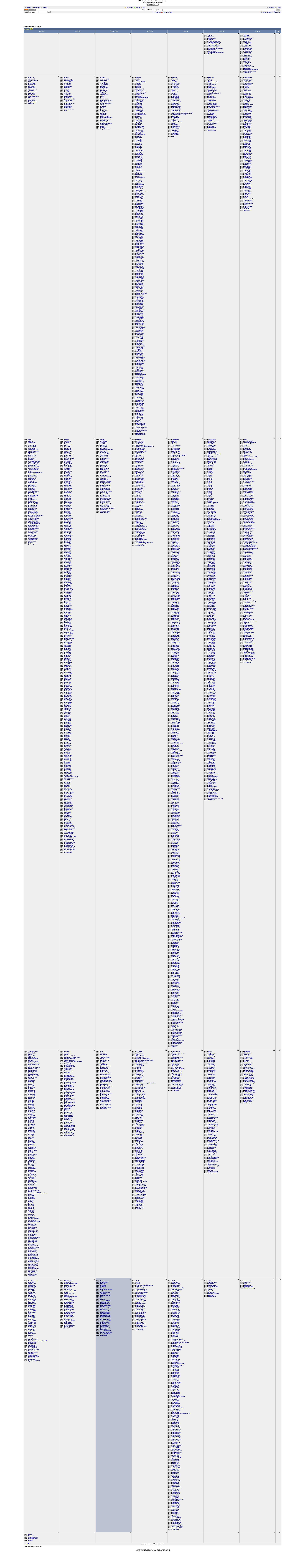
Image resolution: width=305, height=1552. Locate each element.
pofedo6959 (212, 582)
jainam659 (67, 675)
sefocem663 (68, 674)
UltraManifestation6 (178, 468)
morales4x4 (175, 488)
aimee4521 (67, 574)
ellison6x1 (175, 866)
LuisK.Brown (212, 444)
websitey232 (140, 344)
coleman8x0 (176, 484)
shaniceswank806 (33, 518)
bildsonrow (247, 579)
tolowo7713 (247, 143)
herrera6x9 (175, 960)
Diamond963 (140, 442)
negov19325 (212, 586)
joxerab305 (211, 738)
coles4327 (67, 644)
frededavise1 (68, 812)
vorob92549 (139, 271)
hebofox (174, 461)
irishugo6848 (212, 783)
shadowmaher (176, 491)
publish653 (139, 371)
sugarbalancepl (177, 825)
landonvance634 (177, 1032)
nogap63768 (140, 203)
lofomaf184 (247, 187)
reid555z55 (175, 97)
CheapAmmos (32, 454)
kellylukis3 (211, 788)
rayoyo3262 (139, 263)
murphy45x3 (176, 565)
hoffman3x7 (176, 624)
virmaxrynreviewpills (250, 469)
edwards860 (176, 771)
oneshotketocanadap (250, 542)
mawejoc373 (140, 276)
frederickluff (68, 818)
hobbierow (247, 572)
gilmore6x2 (175, 682)
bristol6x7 (175, 502)
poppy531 (67, 742)
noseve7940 (212, 665)
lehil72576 (211, 675)
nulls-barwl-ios (33, 512)
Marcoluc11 (247, 58)
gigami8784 (139, 396)
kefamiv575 (31, 1143)
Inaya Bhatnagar (105, 129)
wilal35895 (139, 314)
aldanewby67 (248, 625)
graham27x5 (176, 975)
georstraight (68, 816)
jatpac (210, 484)
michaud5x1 (176, 995)
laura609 (31, 1153)
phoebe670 (67, 601)
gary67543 (31, 83)
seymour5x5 (176, 859)
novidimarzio (176, 1016)
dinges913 (31, 1080)
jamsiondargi (248, 571)
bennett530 (67, 465)
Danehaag (247, 482)
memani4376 (212, 625)
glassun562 (67, 666)
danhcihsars (176, 729)
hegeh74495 (212, 626)
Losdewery (139, 491)
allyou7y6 (139, 156)
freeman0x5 (175, 838)
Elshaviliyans (32, 1154)
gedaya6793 (140, 381)
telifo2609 (139, 331)
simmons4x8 (176, 812)
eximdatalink (32, 496)
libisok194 (211, 676)
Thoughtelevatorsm (250, 442)
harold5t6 (139, 142)
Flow (245, 204)
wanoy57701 (248, 133)
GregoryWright (248, 441)
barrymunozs (32, 92)
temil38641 (211, 749)
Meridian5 (247, 462)
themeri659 (67, 684)
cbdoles (138, 495)
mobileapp (67, 104)
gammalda (103, 80)
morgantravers (140, 528)
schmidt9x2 (175, 508)
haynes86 (175, 92)
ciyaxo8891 (139, 416)
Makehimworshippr (142, 97)
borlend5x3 (175, 718)
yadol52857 (67, 719)
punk (245, 439)
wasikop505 (140, 400)
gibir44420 (139, 401)
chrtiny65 (139, 182)
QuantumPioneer (141, 427)
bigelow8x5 (175, 499)
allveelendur (212, 441)
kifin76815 (211, 726)
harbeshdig (247, 561)
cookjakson (247, 562)
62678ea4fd (247, 49)
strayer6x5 (175, 656)
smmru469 (67, 728)
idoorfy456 (139, 316)
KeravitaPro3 (176, 476)
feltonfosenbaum (249, 502)
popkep (210, 468)
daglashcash (248, 566)
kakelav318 (211, 621)
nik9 (65, 110)
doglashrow (32, 1173)
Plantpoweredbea (33, 1064)
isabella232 (67, 629)
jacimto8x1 (175, 518)
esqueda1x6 (176, 928)
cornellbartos (104, 461)
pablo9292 (139, 426)
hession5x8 (139, 505)
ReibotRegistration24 (179, 918)
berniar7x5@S (176, 505)
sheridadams (248, 472)
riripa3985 (211, 599)
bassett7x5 (175, 602)
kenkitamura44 (33, 492)
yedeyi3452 (139, 220)
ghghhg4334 (140, 132)
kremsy (138, 77)
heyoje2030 (139, 309)
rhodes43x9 (175, 596)
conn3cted (31, 479)
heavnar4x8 (175, 901)
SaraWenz (211, 54)
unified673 (67, 722)
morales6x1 (175, 881)
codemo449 (68, 702)
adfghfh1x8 (175, 783)
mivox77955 (212, 719)
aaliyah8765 (68, 588)
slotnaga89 (139, 154)
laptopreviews (212, 518)
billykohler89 (140, 525)
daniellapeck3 (176, 1030)
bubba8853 (31, 1130)
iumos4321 (139, 367)
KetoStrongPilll (69, 778)
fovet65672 (139, 283)
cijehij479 (211, 715)
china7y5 (139, 147)
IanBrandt (175, 1023)
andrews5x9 (176, 873)
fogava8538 (139, 217)
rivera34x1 (175, 801)
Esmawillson (212, 84)
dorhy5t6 (139, 140)
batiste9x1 (175, 556)
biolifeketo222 (212, 49)
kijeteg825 (211, 679)
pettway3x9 (175, 701)
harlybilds (247, 576)
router (66, 445)
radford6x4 (175, 645)
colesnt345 (67, 526)
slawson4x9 (176, 691)
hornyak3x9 (175, 615)
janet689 (31, 1106)
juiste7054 (139, 343)
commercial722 (141, 360)
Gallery (45, 7)
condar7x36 (175, 898)
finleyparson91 (33, 538)
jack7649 (246, 102)
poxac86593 (248, 116)
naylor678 (67, 664)
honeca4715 (212, 752)
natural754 (139, 339)
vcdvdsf (138, 179)
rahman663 (67, 615)
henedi (246, 207)
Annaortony (68, 79)
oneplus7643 (140, 333)
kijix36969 (211, 594)
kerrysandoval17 (213, 773)
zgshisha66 (67, 756)
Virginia (138, 136)
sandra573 (31, 1110)
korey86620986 (176, 1013)
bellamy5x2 (175, 608)
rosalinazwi (103, 492)
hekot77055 (211, 661)
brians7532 (139, 356)
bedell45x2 (175, 561)
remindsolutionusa (106, 100)
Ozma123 (67, 815)
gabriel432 (67, 632)
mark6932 (31, 1184)
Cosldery (139, 489)
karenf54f (31, 1195)
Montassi (211, 505)
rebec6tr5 (139, 137)
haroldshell (247, 54)
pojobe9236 (211, 668)
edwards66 (67, 646)
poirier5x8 (175, 796)
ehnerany (67, 786)
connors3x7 (176, 532)
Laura (210, 35)
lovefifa (138, 84)
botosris (210, 488)
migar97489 (211, 685)
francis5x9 (175, 821)
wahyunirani (104, 124)
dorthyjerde (247, 534)
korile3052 (67, 743)
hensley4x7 (175, 728)
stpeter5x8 (175, 802)
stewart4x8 (175, 946)
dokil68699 (31, 1108)
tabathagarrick (32, 506)
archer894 (67, 559)
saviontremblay (249, 511)
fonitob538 (211, 723)
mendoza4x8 (176, 632)
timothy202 (67, 455)
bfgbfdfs (139, 157)
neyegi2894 (247, 172)
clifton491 (175, 829)
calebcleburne (32, 534)
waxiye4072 (247, 164)
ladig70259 (139, 209)
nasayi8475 (211, 762)
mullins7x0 (175, 713)
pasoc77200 (212, 571)
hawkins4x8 (176, 913)
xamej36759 (211, 649)
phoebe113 (67, 542)
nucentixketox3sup (250, 601)
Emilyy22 (175, 116)
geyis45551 (211, 705)
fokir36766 (211, 639)
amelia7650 (67, 481)
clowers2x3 (175, 465)
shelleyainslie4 (176, 1033)
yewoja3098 (247, 140)
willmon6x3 (175, 732)
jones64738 (247, 42)
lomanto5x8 (176, 969)
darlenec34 (211, 566)
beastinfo (211, 509)
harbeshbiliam (248, 549)
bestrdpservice (140, 423)
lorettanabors (68, 843)
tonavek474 (211, 552)
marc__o (31, 77)
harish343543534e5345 (179, 455)
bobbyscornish (69, 792)
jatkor (210, 489)
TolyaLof (103, 92)
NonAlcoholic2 (248, 464)
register (156, 2)
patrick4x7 (175, 639)
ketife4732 (139, 296)
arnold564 (67, 529)
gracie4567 (175, 775)
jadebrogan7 (104, 465)
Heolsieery (139, 484)
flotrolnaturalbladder (214, 93)
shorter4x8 (175, 905)
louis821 (31, 1151)
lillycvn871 (67, 505)
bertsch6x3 (175, 950)
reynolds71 (67, 555)
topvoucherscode (177, 932)
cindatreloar (248, 642)
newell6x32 (175, 619)
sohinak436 (139, 240)
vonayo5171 (68, 689)
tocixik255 (211, 759)
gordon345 (67, 595)
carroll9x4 (175, 902)
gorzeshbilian (248, 538)
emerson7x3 (176, 621)
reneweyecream (33, 1074)
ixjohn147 (175, 789)
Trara (137, 80)
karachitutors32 (69, 638)
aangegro (103, 82)
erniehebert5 (248, 615)
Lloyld (174, 1009)
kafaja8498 (211, 555)
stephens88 (68, 476)
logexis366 (211, 629)
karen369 (31, 1104)
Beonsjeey (139, 474)
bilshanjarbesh (248, 552)
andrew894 (31, 1094)
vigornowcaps (176, 106)
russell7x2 (175, 842)
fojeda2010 (247, 122)
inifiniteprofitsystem (214, 454)
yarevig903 (211, 732)
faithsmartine (32, 465)
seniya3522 (247, 184)
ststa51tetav (104, 112)
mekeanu (103, 474)
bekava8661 (247, 149)
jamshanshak (248, 589)
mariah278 (67, 82)
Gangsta (211, 39)
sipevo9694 (139, 307)
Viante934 (67, 446)
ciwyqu (30, 484)
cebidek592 (211, 708)
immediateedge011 (214, 44)
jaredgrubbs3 (32, 508)
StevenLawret (32, 1068)
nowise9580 (212, 692)
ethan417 (31, 1136)
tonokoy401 (68, 772)
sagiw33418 (211, 535)
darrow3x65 (175, 648)
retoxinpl (103, 459)
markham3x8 (176, 636)
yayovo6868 (212, 755)
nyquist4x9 (175, 836)
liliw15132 (211, 756)
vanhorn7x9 (176, 876)
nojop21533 (211, 559)
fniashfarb (247, 555)
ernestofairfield (69, 838)
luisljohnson (68, 796)
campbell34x (176, 548)
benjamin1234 (68, 96)
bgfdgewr (139, 163)
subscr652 (67, 741)
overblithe (67, 84)
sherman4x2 (176, 988)
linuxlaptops (212, 512)
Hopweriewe (140, 478)
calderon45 (175, 534)
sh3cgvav (67, 468)
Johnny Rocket (33, 1051)
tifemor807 (211, 745)
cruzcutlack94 (212, 786)
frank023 (31, 1121)
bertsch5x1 (175, 711)
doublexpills (212, 87)
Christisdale (176, 83)
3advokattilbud (33, 469)
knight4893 (67, 456)
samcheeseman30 (70, 828)
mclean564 (67, 604)
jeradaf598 (211, 528)
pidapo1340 (211, 739)
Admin (278, 9)
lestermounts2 (32, 505)
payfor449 (67, 732)
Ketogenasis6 (140, 448)
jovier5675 (175, 778)
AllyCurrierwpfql (33, 462)
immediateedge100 (214, 45)
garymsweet (68, 795)
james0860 (139, 186)
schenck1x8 (176, 921)
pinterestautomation (250, 621)
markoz (30, 542)
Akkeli (246, 86)
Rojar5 (102, 96)
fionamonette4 (212, 792)
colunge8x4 (175, 495)
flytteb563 (67, 665)
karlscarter (247, 486)
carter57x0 (175, 699)
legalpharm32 (176, 109)
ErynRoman (248, 662)
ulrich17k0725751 (213, 789)
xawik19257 (247, 192)
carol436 (31, 1100)
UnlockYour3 (248, 468)
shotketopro (140, 471)
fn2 (173, 444)
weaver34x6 (175, 559)
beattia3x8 (175, 1006)
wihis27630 (211, 658)
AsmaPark (139, 514)
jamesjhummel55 (177, 755)
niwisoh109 (211, 618)
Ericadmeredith (213, 82)
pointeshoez (248, 604)
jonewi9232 (139, 303)
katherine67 (68, 598)
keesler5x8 (175, 725)
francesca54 (68, 619)
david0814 (175, 605)
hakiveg (174, 1046)
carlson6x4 (175, 692)
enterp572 (67, 718)
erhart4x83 (175, 665)
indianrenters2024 (106, 123)
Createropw (247, 46)
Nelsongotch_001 (33, 466)
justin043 (31, 1088)
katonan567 (211, 693)
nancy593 (31, 1098)
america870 (139, 411)
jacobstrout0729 (69, 826)
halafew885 (211, 725)
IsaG (101, 97)
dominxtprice (140, 184)
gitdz (137, 506)
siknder (246, 622)
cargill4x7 (175, 478)
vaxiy (173, 123)
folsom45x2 (175, 581)
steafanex (247, 592)
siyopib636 (139, 290)
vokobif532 (211, 654)
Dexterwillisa (248, 106)
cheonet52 (67, 758)
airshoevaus (32, 1066)
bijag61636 (139, 273)
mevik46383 (247, 142)
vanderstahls (248, 444)
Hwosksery (139, 475)
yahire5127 (247, 68)
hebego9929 (140, 207)
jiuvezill (30, 1060)
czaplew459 (68, 708)
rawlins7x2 (175, 885)
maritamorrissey (105, 501)
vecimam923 (248, 112)
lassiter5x (175, 571)
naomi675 (67, 579)
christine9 (175, 773)
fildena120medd (69, 454)
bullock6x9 (175, 651)
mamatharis (140, 516)
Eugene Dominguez (178, 1040)
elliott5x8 (175, 735)
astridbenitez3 (68, 851)
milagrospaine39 (69, 842)
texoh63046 (247, 163)
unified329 (67, 693)
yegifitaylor (139, 499)
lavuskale (247, 455)
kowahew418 (140, 224)
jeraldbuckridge (249, 515)
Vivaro (138, 420)
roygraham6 (248, 56)
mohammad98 (68, 528)
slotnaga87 (139, 153)
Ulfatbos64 (139, 90)
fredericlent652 (140, 535)
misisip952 (31, 1133)
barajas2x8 (175, 938)
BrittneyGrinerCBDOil (179, 114)
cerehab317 (211, 721)
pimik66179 (139, 226)
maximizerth (68, 775)
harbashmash (248, 575)
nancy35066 (140, 534)
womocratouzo (69, 109)
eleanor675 (67, 522)
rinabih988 (247, 154)
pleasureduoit (248, 104)
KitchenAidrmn (33, 1058)
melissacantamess (178, 1019)
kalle (173, 80)
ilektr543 (67, 681)
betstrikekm (212, 129)
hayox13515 (140, 257)
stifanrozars (248, 569)
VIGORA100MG (33, 80)
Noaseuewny (140, 479)
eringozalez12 (104, 79)
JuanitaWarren (104, 84)
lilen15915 (247, 109)
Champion (175, 439)
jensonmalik (248, 77)
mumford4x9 (176, 709)
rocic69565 (211, 531)
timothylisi (31, 94)
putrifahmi (247, 62)
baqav (138, 508)
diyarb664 (67, 736)
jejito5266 (67, 763)
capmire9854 (140, 361)
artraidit (138, 494)
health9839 (139, 384)
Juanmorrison (212, 116)
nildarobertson (140, 532)
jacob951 (31, 1164)
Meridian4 (247, 461)
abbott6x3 (175, 589)
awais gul (211, 506)
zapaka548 (67, 749)
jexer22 (174, 82)
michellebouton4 (141, 539)
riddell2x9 (175, 506)
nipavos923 (211, 539)
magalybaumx (248, 83)
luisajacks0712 (32, 499)
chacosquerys (248, 202)
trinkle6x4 (175, 878)
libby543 (67, 751)
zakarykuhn (247, 504)
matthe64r (139, 120)
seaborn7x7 (175, 886)
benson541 (67, 622)
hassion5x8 (175, 916)
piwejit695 (211, 733)
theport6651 (140, 377)
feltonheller (247, 514)
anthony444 (68, 641)
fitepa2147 (211, 604)
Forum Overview (29, 26)
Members (271, 7)
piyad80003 (211, 742)
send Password (267, 12)
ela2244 (246, 35)
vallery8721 (139, 390)
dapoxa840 (211, 729)
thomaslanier (248, 92)
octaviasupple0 (141, 544)
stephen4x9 (175, 785)
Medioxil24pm (32, 486)
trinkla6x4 (175, 879)
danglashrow (248, 559)
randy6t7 (139, 162)
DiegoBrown (212, 782)
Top (144, 7)
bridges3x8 (175, 641)
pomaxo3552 (212, 608)
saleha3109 (211, 728)
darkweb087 (140, 389)
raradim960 (139, 417)
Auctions (130, 7)
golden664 (67, 729)
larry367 (30, 1138)
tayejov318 (211, 592)
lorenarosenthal (213, 796)
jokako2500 (211, 601)
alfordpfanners (248, 509)
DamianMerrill (32, 514)
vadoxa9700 (140, 409)
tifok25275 (139, 206)
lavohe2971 (139, 254)
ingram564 (67, 671)
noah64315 (67, 612)
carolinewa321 (140, 346)
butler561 (67, 599)
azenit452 (67, 709)
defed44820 (247, 132)
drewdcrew (247, 449)
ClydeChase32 (104, 102)
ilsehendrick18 (212, 793)
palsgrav (246, 446)
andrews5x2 (176, 574)
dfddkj (30, 1191)
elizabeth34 (67, 556)
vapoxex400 (140, 266)
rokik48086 (139, 223)
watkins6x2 (175, 906)
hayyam (174, 77)
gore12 (66, 90)
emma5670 (67, 492)
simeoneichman (249, 516)
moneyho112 (68, 733)
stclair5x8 (175, 664)
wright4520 (67, 512)
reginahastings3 (177, 1015)
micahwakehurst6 (141, 529)
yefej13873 (211, 678)
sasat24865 (211, 561)
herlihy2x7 (175, 808)
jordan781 (67, 602)
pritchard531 (68, 635)
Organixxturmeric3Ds (250, 456)
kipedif (30, 459)
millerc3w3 (175, 96)
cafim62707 (247, 162)
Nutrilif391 (103, 446)
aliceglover (247, 93)
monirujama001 (141, 374)
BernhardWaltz (140, 434)
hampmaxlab (248, 578)
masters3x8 (175, 538)
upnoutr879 (68, 678)
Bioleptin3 (247, 471)
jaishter (174, 452)
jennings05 (67, 511)
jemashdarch (32, 1163)
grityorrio (139, 462)
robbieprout (248, 646)
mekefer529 (247, 193)
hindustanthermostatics (35, 472)
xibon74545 (211, 634)
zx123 (210, 80)
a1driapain (103, 113)
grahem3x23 (176, 578)
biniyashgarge (32, 1146)
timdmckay (67, 801)
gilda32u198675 (249, 619)
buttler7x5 (175, 688)
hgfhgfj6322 (140, 126)
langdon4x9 (176, 541)
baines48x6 (175, 668)
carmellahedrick (177, 1029)
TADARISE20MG (141, 451)
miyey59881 (211, 709)
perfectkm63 (248, 84)
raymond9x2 (176, 761)
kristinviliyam (32, 1183)
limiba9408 (211, 541)
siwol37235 (211, 609)
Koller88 (138, 79)
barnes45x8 (175, 545)
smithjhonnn (248, 79)
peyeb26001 (248, 173)
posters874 (139, 341)
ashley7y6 (139, 149)
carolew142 (139, 213)
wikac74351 (67, 721)
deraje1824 (211, 713)
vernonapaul (68, 803)
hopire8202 (67, 723)
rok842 (30, 1140)
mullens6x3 (175, 492)
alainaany (67, 785)
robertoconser (248, 531)
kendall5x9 (175, 594)
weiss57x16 (175, 833)
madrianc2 (175, 759)
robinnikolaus (248, 501)
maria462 (31, 1111)
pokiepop (247, 602)
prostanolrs (211, 109)
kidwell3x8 (175, 781)
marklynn (103, 486)
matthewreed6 (176, 102)
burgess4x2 (175, 818)
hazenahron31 (104, 99)
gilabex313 (211, 538)
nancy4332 (31, 1113)
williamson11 (68, 626)
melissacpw (248, 72)
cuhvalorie (31, 536)
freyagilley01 (140, 541)
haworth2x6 (176, 626)
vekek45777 (175, 749)
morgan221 (67, 538)
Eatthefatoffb (32, 1070)
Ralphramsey (32, 102)
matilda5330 (68, 462)
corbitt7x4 (175, 741)
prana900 (139, 380)
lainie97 (174, 851)
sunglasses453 (140, 327)
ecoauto (174, 127)
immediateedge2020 (214, 42)
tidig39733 (211, 648)
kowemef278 (212, 701)
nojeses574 (139, 204)
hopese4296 (248, 177)
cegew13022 (248, 160)
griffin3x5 (175, 489)
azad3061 (139, 350)
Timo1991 (139, 512)
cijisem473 (139, 299)
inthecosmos (176, 126)
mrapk (246, 64)
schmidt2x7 (175, 628)
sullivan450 (67, 506)
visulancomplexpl (213, 110)
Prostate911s (32, 458)
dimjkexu (67, 479)
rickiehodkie (248, 512)
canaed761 (67, 669)
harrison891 (68, 605)
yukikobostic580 (177, 936)
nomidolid (211, 504)
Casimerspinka (248, 492)
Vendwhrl (103, 93)
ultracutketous (212, 103)
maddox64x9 (176, 693)
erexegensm (140, 464)
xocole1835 (139, 274)
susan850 (31, 1180)
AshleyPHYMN (212, 90)
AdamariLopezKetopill (71, 776)
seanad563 (67, 496)
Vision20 (31, 1123)
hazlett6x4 (175, 841)
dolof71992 (103, 110)
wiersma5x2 (176, 929)
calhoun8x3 (175, 611)
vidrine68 (175, 94)
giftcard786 (67, 672)
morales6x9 (175, 672)
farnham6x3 (176, 941)
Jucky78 (138, 421)
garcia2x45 (175, 845)
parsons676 (68, 502)
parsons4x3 (175, 799)
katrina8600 (32, 509)
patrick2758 (32, 1091)
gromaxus (175, 103)
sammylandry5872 (249, 652)
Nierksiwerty (140, 459)
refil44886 (211, 549)
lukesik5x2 (175, 948)
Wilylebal (247, 55)
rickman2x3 (175, 826)
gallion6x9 (175, 679)
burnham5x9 (176, 909)
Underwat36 (176, 454)
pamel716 (31, 1170)
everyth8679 (140, 321)
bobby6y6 (139, 173)
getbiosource (140, 177)
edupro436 (67, 706)
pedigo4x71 (175, 745)
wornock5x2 (176, 858)
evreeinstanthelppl (34, 474)
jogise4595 (211, 598)
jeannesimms (212, 795)
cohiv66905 (139, 284)
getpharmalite (140, 172)
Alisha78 (246, 59)
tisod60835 (211, 554)
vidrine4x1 (175, 479)
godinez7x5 (175, 496)
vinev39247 (67, 682)
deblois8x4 (175, 962)
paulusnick (31, 456)
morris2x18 (175, 831)
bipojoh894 (247, 150)
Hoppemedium (248, 524)
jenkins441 (67, 606)
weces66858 (212, 768)
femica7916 (139, 407)
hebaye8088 (140, 277)
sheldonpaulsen (105, 482)
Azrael (246, 599)
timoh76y (139, 176)
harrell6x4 (175, 883)
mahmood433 (68, 634)
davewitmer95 (248, 649)
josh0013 (211, 126)
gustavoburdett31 (34, 468)
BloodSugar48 (212, 458)
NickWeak (31, 82)
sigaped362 (211, 684)
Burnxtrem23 (176, 449)
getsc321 (67, 685)
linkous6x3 (175, 869)
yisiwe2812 (211, 568)
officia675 (67, 659)
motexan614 (248, 180)
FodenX (138, 431)
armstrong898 (68, 518)
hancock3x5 (176, 471)
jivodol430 (139, 300)
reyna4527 (139, 102)
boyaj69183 (211, 536)
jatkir (209, 495)
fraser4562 (67, 585)
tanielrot (138, 170)
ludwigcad (247, 65)
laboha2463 (247, 157)
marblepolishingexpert (107, 508)
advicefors (67, 788)
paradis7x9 (175, 588)
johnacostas (140, 452)
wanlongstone (212, 123)
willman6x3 (175, 733)
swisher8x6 (175, 892)
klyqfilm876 (139, 369)
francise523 (139, 353)
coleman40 (67, 652)
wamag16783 (140, 410)
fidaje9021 (247, 190)
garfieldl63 (139, 509)
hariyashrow (248, 581)
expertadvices (104, 464)
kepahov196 (212, 576)
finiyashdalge (32, 1175)
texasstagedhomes (250, 71)
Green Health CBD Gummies (37, 1193)
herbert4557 (104, 87)
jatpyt (210, 481)
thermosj (175, 832)
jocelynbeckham (249, 644)
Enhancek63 (212, 445)
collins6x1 (175, 998)
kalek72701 (211, 682)
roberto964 (31, 86)
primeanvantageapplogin (216, 52)
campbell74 (67, 575)
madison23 (67, 578)
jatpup (210, 485)
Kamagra (175, 86)
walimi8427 (247, 159)
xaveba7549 (211, 575)
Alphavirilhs (212, 449)
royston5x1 (175, 795)
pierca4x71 (175, 662)
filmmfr (246, 609)
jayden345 (67, 566)
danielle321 (67, 596)
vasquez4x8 (176, 536)
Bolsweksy (139, 472)
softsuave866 (140, 357)
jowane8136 (140, 264)
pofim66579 (139, 286)
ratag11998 (139, 313)
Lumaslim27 (104, 452)
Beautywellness (105, 119)
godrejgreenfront (141, 526)
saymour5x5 (176, 861)
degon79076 (140, 397)
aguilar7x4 (175, 684)
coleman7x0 (176, 551)
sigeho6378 (247, 146)
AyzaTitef (247, 210)
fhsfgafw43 (175, 779)
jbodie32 (175, 766)
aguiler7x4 (175, 686)
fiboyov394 (139, 221)
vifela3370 (139, 281)
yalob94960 (247, 117)
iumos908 (139, 366)
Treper (246, 89)
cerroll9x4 (175, 903)
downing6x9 (176, 958)
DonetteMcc (104, 466)
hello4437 (67, 691)
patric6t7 (139, 183)
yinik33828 (211, 565)
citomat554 (67, 679)
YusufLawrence (249, 634)
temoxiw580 (140, 234)
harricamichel (32, 1181)
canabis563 (31, 1097)
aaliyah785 (67, 554)
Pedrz (246, 194)
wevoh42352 (140, 267)
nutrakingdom (140, 113)
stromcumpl (68, 781)
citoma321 (67, 676)
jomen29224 (140, 403)
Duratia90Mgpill (33, 464)
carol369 (31, 1118)
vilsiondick (247, 529)
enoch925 (31, 1081)
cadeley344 (211, 696)
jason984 (31, 1134)
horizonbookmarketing (251, 69)
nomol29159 (212, 698)
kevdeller (67, 705)
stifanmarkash (248, 554)
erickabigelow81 (105, 495)
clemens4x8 (176, 678)
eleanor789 (67, 524)
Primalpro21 (212, 442)
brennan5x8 (176, 793)
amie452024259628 (34, 524)
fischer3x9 (175, 526)
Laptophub (211, 516)
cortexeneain (212, 102)
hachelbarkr (32, 1174)
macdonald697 (69, 631)
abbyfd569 (67, 581)
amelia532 (67, 608)
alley (245, 594)
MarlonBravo (176, 448)
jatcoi (210, 474)
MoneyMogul (68, 821)
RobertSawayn (33, 1188)
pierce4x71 (175, 661)
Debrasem (211, 113)
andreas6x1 (175, 959)
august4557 (211, 542)
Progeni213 (103, 441)
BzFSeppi (211, 77)
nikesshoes (211, 525)
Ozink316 (103, 444)
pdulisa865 (247, 659)
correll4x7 (175, 1003)
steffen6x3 (175, 616)
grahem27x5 (176, 976)
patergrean (247, 526)
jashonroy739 (248, 626)
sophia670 (67, 546)
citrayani (211, 114)
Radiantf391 (32, 446)
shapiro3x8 (175, 635)
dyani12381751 (33, 521)
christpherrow (32, 1187)
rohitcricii (247, 82)
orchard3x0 (175, 582)
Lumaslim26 (212, 461)
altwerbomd (32, 475)
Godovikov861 (104, 454)
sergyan (138, 455)
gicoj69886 (211, 564)
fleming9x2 (175, 564)
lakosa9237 (139, 386)
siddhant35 (67, 835)
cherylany (67, 782)
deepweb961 (140, 391)
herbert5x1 (175, 925)
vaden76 (174, 90)
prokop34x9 (176, 576)
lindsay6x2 (175, 521)
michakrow (247, 582)
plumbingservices (141, 192)
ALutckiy (175, 124)
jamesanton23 (104, 120)
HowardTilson (248, 38)
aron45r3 (31, 1197)
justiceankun (248, 478)
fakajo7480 (211, 651)
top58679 (247, 100)
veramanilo (67, 83)
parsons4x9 (175, 738)
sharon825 (31, 1093)
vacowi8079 (211, 628)
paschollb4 (103, 475)
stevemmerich (248, 506)
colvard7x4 (175, 828)
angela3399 (139, 538)
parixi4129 (211, 753)
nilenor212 (211, 588)
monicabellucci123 (34, 461)
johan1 (102, 109)
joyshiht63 (67, 752)
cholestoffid (176, 107)
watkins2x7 (175, 531)
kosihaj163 (139, 227)
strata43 (174, 736)
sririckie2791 (212, 769)
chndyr (174, 136)
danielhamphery (69, 103)
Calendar (37, 7)
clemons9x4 (176, 978)
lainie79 (174, 848)
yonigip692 (247, 182)
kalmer (66, 439)
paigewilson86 (68, 833)
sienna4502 (67, 461)
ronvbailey (67, 802)
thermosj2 (175, 871)
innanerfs (211, 508)
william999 (139, 110)
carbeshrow (248, 595)
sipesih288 (139, 230)
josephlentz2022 (69, 99)
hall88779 (139, 104)
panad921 (31, 1144)
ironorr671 (67, 731)
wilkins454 (67, 552)
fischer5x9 (175, 931)
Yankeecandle (248, 612)
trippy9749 (139, 349)
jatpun (210, 476)
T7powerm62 (140, 441)
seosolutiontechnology (215, 798)
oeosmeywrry (140, 486)
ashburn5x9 (176, 776)
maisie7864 (67, 594)
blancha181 (175, 786)
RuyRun (174, 442)
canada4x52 (176, 546)
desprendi (31, 79)
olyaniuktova (248, 451)
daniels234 (67, 499)
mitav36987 (247, 186)
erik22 (30, 439)
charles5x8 (175, 966)
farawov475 (211, 702)
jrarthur (138, 522)
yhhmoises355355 (249, 654)
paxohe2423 (212, 638)
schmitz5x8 (175, 671)
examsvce (31, 481)
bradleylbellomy (141, 92)
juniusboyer (248, 499)
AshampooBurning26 (215, 519)
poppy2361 (67, 548)
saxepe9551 (139, 399)
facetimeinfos (32, 482)
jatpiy (210, 496)
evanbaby (139, 439)
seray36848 (211, 646)
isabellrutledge (248, 656)
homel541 (67, 726)
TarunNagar (211, 464)
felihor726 (211, 612)
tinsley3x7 (175, 822)
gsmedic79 (175, 539)
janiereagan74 (32, 544)
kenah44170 (140, 194)
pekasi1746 (247, 147)
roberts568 (67, 521)
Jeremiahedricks (33, 451)
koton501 (67, 735)
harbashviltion (248, 564)
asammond (211, 107)
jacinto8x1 (175, 515)
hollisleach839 (140, 545)
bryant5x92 (175, 872)
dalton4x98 (175, 606)
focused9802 (140, 330)
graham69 (175, 89)
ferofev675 (139, 260)
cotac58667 (211, 562)
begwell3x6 (175, 973)
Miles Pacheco (104, 116)
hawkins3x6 (176, 535)
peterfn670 (67, 501)
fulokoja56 (67, 661)
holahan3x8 (175, 823)
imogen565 (67, 655)
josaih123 (247, 596)
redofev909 (247, 130)
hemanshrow (248, 484)
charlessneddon (213, 776)
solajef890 (211, 615)
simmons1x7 (176, 819)
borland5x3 (175, 716)
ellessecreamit (212, 104)
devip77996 (211, 545)
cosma (102, 439)
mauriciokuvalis (249, 498)
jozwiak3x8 (175, 646)
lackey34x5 (175, 575)
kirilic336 (211, 596)
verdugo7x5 (176, 806)
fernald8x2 (175, 516)
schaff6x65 (175, 614)
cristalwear (31, 99)
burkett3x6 (175, 519)
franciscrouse (32, 89)
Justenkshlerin (248, 491)
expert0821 (139, 336)
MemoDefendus (213, 502)
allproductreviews (249, 528)
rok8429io (31, 1167)
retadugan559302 (249, 605)
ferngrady (247, 532)
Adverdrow (31, 1178)
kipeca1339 (211, 569)
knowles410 (68, 508)
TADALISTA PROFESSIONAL (145, 446)
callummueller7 (33, 502)
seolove (138, 86)
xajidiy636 (247, 174)
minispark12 (248, 206)
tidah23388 (211, 664)
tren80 (30, 1054)
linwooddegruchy (177, 1042)
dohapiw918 (140, 269)
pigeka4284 (211, 642)
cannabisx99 (140, 340)
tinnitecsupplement (106, 449)
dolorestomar (176, 445)
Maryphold (247, 90)
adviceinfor (67, 791)
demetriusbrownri (34, 516)
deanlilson (67, 799)
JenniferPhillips (249, 632)
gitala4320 (211, 689)
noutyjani (247, 448)
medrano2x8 (176, 579)
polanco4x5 (175, 486)
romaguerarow (248, 496)
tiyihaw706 (247, 144)
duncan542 (67, 564)
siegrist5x (175, 558)
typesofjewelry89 (141, 293)
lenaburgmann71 (177, 1022)
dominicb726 (176, 753)
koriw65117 (139, 233)
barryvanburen (140, 93)
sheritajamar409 (69, 832)
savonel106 (211, 534)
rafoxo (210, 785)
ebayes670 (67, 701)
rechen (138, 94)
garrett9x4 (175, 591)
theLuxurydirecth (105, 504)
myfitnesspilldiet (249, 546)
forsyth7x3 (175, 746)
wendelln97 (103, 509)
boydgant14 (104, 494)
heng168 (67, 713)
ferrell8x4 (175, 792)
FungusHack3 (32, 1077)
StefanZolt (247, 209)
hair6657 (67, 738)
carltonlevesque (105, 511)
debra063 (31, 1165)
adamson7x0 (176, 681)
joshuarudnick (104, 502)
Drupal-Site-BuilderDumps (144, 542)
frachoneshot (248, 591)
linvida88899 (68, 852)
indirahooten (248, 611)
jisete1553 (139, 244)
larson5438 (211, 89)
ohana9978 (139, 329)
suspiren (211, 448)
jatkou (210, 475)
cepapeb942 (140, 297)
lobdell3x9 (175, 466)
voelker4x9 (175, 852)
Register (278, 12)
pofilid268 (211, 579)
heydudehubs (104, 471)
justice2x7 (175, 631)
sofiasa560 (67, 582)
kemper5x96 (176, 649)
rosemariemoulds (177, 1010)
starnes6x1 (175, 765)
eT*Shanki (67, 441)
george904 (31, 1087)
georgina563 (68, 584)
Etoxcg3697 (104, 448)
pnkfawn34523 (140, 519)
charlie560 (67, 514)
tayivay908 (211, 761)
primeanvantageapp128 (215, 48)
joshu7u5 (139, 166)
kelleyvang (211, 799)
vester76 (174, 93)
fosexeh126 (211, 551)
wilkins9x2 (175, 726)
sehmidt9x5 (175, 970)
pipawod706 (140, 246)
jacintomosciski (249, 494)
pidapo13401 (212, 741)
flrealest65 (67, 769)
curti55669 (175, 132)
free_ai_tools (68, 829)
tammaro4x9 (176, 815)
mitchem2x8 (176, 529)
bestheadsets (140, 504)
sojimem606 (212, 622)
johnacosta (139, 454)
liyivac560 (211, 674)
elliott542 (67, 616)
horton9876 (67, 565)
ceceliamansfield (105, 498)
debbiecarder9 (104, 512)
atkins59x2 (175, 669)
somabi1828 (140, 261)
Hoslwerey (139, 488)
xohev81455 (212, 624)
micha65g (139, 117)
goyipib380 (211, 758)
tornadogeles (176, 788)
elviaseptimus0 (249, 648)
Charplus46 (32, 452)
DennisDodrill (32, 1071)
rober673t (67, 636)
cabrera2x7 (175, 655)
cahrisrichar (32, 455)
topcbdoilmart (248, 519)
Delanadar (31, 93)
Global (138, 7)
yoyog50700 (68, 773)
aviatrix (210, 735)
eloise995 (67, 545)
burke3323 (67, 551)
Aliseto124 (31, 1057)
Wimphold (67, 449)
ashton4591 (68, 469)
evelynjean (103, 451)
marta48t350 (248, 606)
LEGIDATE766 (212, 731)
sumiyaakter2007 (33, 96)
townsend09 (68, 488)
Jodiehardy (247, 639)
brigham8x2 (176, 926)
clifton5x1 (175, 811)
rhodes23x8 (175, 634)
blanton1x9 (175, 992)
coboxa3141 (68, 662)
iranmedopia (176, 110)
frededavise (68, 811)
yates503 (31, 1083)
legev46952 (211, 718)
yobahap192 (140, 301)
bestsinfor (175, 915)
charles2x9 (175, 933)
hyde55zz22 (176, 99)
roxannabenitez (33, 531)
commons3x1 (176, 462)
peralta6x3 (175, 599)
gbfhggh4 (139, 123)
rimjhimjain (103, 469)
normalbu (103, 86)
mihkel (66, 77)
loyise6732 (139, 229)
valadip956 (139, 387)
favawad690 (212, 695)
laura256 (31, 1103)
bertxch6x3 (175, 955)
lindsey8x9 (175, 912)
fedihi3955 (211, 711)
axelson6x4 (175, 980)
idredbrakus (248, 476)
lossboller (103, 472)
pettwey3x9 (175, 702)
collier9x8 (175, 846)
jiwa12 (210, 501)
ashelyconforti (32, 532)
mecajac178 (247, 107)
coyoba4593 (212, 602)
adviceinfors (68, 789)
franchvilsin (248, 565)
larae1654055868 (249, 608)
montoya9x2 (176, 719)
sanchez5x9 (176, 528)
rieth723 (30, 1084)
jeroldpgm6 (175, 1028)
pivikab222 (247, 114)
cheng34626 (248, 48)
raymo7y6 (139, 133)
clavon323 (67, 698)
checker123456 (140, 82)
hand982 (31, 1141)
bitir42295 (211, 526)
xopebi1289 (211, 119)
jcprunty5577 (140, 310)
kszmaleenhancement (251, 548)
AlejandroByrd (212, 117)
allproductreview (249, 522)
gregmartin (31, 87)
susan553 (31, 1127)
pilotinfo (211, 521)
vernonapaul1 (68, 805)
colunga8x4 (175, 494)
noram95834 (212, 578)
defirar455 (247, 183)
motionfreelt (104, 462)
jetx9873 (138, 413)
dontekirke (247, 614)
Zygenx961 (31, 1056)
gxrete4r (138, 167)
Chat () (158, 12)
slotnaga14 (139, 152)
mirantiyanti (68, 823)
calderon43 (175, 525)
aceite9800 (139, 334)
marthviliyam (32, 1147)
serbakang (31, 489)
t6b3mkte (139, 383)
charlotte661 (68, 466)
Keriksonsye (140, 468)
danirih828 (139, 270)
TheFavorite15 (212, 459)
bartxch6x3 (175, 956)
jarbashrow (247, 551)
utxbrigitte (31, 529)
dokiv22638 (211, 652)
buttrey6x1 (175, 798)
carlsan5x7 (175, 805)
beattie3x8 (175, 1005)
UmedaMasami (140, 424)
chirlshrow (247, 558)
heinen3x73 (175, 999)
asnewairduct (248, 629)
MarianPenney (212, 779)
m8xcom (139, 87)
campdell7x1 (176, 514)
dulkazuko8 (175, 1012)
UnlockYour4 (176, 485)
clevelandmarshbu (106, 491)
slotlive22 (67, 715)
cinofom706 (140, 279)
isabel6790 (67, 509)
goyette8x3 (175, 676)
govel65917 (247, 126)
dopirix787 (211, 645)
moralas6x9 (175, 674)
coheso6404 (140, 306)
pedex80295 (212, 589)
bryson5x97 (175, 652)
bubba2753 (31, 1128)
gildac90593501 (105, 489)
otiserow (247, 585)
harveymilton (248, 200)
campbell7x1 (176, 512)
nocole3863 (247, 137)
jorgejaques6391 (249, 651)
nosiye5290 (139, 394)
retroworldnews (177, 122)
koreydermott (248, 508)
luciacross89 (104, 456)
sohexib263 (139, 237)
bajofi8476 (211, 655)
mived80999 (212, 662)
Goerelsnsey (140, 456)
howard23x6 (176, 642)
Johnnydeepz (212, 92)
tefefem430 (139, 304)
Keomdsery (139, 481)
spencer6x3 (175, 585)
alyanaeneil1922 (33, 449)
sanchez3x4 (176, 481)
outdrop (246, 41)
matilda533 (67, 648)
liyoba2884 (247, 134)
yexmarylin (247, 618)
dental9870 (139, 376)
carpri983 (139, 373)
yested (66, 819)
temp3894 (139, 354)
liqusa (246, 196)
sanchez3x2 (176, 863)
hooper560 (67, 504)
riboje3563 (247, 176)
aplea (30, 444)
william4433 (139, 109)
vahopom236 (140, 280)
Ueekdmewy (140, 458)
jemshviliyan (248, 475)
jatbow (210, 478)
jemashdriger (248, 539)
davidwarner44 (69, 80)
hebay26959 (248, 123)
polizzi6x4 (175, 501)
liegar (246, 445)
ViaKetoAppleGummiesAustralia (182, 113)
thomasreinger (248, 521)
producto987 (140, 337)
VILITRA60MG (140, 445)
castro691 (31, 1078)
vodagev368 (212, 672)
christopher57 (68, 535)
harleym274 (175, 752)
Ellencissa (67, 822)
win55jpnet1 (212, 130)
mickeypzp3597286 (70, 836)
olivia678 (67, 614)
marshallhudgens (33, 528)
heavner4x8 (175, 899)
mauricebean (176, 104)
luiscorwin (247, 474)
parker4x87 (175, 1008)
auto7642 (247, 99)
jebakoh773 (139, 197)
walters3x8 (175, 542)
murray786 (67, 562)
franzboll (31, 1137)
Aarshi (210, 524)
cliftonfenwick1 (213, 791)
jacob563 (31, 1086)
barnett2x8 (175, 708)
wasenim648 (212, 529)
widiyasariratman (213, 122)
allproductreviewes (250, 545)
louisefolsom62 (105, 485)
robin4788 (139, 103)
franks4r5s (31, 1198)
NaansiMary (139, 498)
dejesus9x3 (175, 982)
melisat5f (139, 146)
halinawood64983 (141, 518)
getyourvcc (139, 511)
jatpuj (210, 494)
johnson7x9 (176, 474)
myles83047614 (33, 495)
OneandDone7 (140, 449)
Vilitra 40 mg (212, 452)
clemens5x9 (176, 698)
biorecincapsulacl (177, 743)
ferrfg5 (138, 116)
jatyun (210, 492)
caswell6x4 (175, 601)
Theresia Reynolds (34, 1063)
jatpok (210, 482)
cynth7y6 (139, 143)
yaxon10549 (140, 250)
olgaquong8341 (69, 825)
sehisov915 (139, 236)
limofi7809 (211, 736)
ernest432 (103, 114)
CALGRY (31, 103)
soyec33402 (139, 216)
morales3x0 (175, 685)
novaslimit (139, 501)
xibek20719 (139, 214)
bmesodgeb (212, 100)
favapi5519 (139, 406)
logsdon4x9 (176, 739)
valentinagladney (177, 935)
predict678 (67, 703)
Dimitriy (174, 895)
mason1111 (67, 472)
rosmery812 (175, 134)
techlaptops (212, 511)
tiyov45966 (211, 644)
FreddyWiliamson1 (214, 41)
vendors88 (67, 762)
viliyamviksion (248, 535)
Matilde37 (247, 36)
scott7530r (67, 93)
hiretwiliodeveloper (106, 117)
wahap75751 (248, 153)
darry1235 (139, 106)
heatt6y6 (139, 139)
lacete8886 (139, 256)
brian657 (31, 1157)
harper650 (67, 625)
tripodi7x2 (175, 985)
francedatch (248, 586)
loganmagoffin (176, 922)
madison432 (68, 482)
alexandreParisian (33, 1190)
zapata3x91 (175, 654)
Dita (29, 97)
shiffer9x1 (175, 712)
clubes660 (67, 668)
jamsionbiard (248, 536)
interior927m (140, 359)
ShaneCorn (211, 772)
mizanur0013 (140, 370)
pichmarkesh (248, 568)
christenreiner (68, 831)
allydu (210, 83)
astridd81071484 (69, 848)
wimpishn (139, 96)
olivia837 (31, 1161)
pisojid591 (139, 202)
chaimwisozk (248, 505)
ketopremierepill (141, 114)
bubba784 (31, 1126)
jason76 (102, 126)
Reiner (210, 79)
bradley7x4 (175, 723)
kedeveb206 (212, 706)
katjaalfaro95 (32, 501)
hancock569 (68, 558)
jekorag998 (139, 419)
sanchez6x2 (176, 889)
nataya (174, 120)
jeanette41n (139, 536)
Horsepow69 (68, 444)
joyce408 (31, 1120)
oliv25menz (247, 616)
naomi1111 (67, 459)
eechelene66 (248, 661)
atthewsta (211, 99)
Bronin (210, 112)
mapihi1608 (211, 699)
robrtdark (31, 1185)
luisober (246, 103)
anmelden (150, 2)
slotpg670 (67, 712)
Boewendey (140, 461)
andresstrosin (248, 495)
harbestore (247, 574)
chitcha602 (67, 765)
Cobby (138, 492)
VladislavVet (104, 455)
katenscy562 (68, 519)
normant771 (68, 699)
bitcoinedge (212, 51)
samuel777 (67, 628)
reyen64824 (211, 688)
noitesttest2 (248, 51)
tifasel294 (211, 616)
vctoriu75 (139, 180)
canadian (211, 746)
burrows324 (68, 642)
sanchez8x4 (176, 908)
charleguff (175, 1045)
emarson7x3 (176, 622)
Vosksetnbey (140, 482)
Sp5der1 (210, 120)
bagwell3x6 (175, 972)
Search (29, 7)
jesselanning (68, 809)
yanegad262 (140, 320)
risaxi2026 (139, 239)
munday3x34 (176, 572)
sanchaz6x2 (176, 891)
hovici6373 (247, 189)
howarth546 (68, 591)
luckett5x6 (175, 552)
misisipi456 (31, 1131)
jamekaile (67, 813)
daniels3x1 (175, 475)
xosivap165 (67, 651)
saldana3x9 (175, 1000)
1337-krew (211, 36)
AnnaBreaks (32, 541)
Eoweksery (139, 469)
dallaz (30, 498)
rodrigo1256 (68, 495)
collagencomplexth (106, 103)
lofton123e (175, 544)
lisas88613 (247, 167)
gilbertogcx (175, 1038)
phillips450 (67, 621)
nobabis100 (211, 532)
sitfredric (103, 478)
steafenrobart (32, 1150)
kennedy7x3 (176, 882)
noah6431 (67, 611)
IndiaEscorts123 (249, 628)
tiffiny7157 (139, 524)
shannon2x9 (176, 949)
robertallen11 (248, 588)
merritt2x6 (175, 979)
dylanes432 (67, 485)
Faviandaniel (248, 488)
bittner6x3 (175, 731)
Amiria (102, 89)
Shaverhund (32, 442)
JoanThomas (68, 100)
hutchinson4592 (69, 458)
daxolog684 (68, 451)
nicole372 (31, 1114)
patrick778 (67, 624)
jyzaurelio (139, 531)
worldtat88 (67, 766)
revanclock (31, 1158)
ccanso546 (67, 688)
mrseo (30, 471)
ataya (245, 197)
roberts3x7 (175, 469)
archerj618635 (68, 845)
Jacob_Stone (104, 484)
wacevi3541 (211, 748)
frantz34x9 (175, 586)
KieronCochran (33, 511)
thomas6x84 (176, 705)
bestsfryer (31, 488)
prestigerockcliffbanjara (35, 515)
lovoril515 (211, 686)
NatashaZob (104, 90)
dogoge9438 (140, 243)
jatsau (210, 491)
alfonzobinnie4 (69, 841)
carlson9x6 (175, 865)
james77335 (175, 129)
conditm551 (68, 692)
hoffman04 (175, 763)
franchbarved (248, 485)
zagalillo (138, 187)
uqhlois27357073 (69, 846)
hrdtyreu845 (140, 129)
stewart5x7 (175, 862)
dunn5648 (67, 658)
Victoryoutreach (33, 1061)
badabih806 (139, 311)
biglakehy (139, 83)
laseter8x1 (175, 843)
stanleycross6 (248, 97)
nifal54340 (247, 170)
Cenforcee (175, 87)
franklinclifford (248, 645)
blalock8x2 (175, 953)
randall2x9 (175, 942)
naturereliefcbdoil (249, 541)
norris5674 (67, 569)
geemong (103, 104)
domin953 (31, 1148)
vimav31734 (139, 199)
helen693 (31, 1177)
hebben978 (139, 347)
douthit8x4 (175, 569)
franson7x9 (175, 511)
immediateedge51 (213, 46)
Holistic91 (139, 444)
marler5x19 (175, 835)
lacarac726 (247, 152)
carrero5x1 (175, 809)
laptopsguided (104, 468)
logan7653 (67, 576)
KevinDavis (31, 1053)
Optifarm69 (31, 448)
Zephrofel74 (32, 445)
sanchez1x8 (176, 983)
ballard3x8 (175, 758)
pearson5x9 (175, 549)
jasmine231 (67, 532)
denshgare (247, 584)
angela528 (31, 1116)
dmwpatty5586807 (34, 522)
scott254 (31, 1101)
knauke (174, 130)
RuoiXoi (210, 499)
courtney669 (68, 515)
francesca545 (68, 609)
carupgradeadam (141, 430)
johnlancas (247, 598)
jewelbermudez (105, 496)
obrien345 (139, 107)
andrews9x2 (176, 849)
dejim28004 (211, 591)
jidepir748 (211, 544)
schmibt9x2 (175, 509)
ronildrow (247, 479)
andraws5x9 (176, 875)
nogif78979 (139, 193)
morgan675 (67, 571)
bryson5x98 (175, 612)
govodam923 (68, 755)
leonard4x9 (175, 666)
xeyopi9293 (175, 498)
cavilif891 (139, 200)
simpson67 (67, 549)
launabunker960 (33, 504)
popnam (210, 472)
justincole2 (67, 97)
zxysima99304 (32, 539)
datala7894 (211, 585)
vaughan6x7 (176, 562)
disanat (210, 775)
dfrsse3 (30, 1194)
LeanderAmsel (140, 433)
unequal (66, 89)
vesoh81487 (248, 110)
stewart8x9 (175, 638)
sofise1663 (211, 574)
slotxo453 (67, 711)
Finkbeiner (31, 100)
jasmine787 (67, 541)
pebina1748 (247, 166)
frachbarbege (248, 544)
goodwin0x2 (176, 839)
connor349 (67, 539)
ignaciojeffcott (176, 1043)
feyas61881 (139, 251)
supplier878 (139, 326)
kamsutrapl (139, 190)
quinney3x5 (175, 472)
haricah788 (211, 763)
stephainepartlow (177, 1018)
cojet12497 (211, 606)
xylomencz (67, 779)
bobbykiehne (248, 489)
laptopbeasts (212, 515)
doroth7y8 (139, 159)
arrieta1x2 (175, 945)
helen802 (31, 1156)
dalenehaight (32, 519)
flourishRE (175, 965)
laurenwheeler (32, 494)
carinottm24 (104, 479)
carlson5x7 (175, 803)
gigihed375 (139, 404)
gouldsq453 (68, 568)
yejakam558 (139, 291)
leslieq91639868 (249, 638)
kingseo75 (67, 759)
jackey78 (211, 124)
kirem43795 (139, 287)
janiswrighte (68, 806)
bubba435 (31, 1124)
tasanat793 (211, 766)
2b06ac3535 (247, 52)
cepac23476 (211, 691)
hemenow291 (248, 119)
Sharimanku (68, 86)
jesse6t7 (138, 169)
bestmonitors (140, 502)
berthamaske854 (177, 1035)
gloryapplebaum (33, 491)
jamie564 (67, 639)
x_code (102, 77)
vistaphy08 (139, 379)
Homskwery (140, 465)
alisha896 (67, 475)
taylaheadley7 (248, 641)
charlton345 (68, 486)
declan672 (67, 544)
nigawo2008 (140, 253)
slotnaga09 (139, 150)
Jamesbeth (175, 84)
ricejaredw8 (175, 756)
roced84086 (211, 548)
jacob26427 (211, 581)
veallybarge (32, 1160)
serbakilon (67, 102)
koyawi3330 (139, 324)
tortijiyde (211, 522)
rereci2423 (211, 703)
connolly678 (68, 618)
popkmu (210, 469)
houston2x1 (176, 459)
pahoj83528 (211, 632)
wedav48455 (248, 120)
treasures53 (68, 696)
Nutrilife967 (103, 445)
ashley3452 (247, 45)
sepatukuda (68, 531)
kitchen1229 (140, 363)
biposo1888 (211, 681)
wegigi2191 (139, 249)
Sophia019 (247, 39)
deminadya (67, 107)
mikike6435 (211, 556)
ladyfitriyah (247, 635)
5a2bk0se (67, 452)
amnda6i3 (139, 164)
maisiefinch (247, 96)
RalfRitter (103, 127)
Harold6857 (211, 446)
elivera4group (248, 203)
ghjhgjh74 (139, 122)
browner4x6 (176, 816)
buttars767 (175, 100)
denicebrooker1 (33, 526)
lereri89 (66, 92)
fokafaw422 (247, 129)
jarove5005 (211, 605)
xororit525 (139, 219)
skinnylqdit (139, 189)
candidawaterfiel (105, 476)
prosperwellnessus (178, 112)
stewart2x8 (175, 625)
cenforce (211, 498)
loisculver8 (175, 1039)
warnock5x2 (176, 855)
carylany (67, 783)
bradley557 (67, 489)
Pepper (30, 441)
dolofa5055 (211, 666)
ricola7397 (139, 351)
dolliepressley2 (177, 1020)
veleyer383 (211, 636)
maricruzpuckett (33, 525)
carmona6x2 (176, 598)
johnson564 (68, 686)
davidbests (175, 644)
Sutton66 (211, 778)
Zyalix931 (103, 442)
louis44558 (175, 133)
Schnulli (174, 441)
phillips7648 (68, 464)
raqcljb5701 (139, 319)
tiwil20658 (247, 169)
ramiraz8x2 (175, 696)
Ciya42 (102, 107)
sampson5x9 (176, 868)
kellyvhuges (212, 97)
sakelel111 (247, 179)
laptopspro (175, 919)
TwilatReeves (32, 1073)
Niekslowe (139, 466)
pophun (210, 466)
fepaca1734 (67, 768)
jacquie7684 (32, 535)
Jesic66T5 (139, 119)
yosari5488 (139, 231)
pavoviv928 (139, 259)
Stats (279, 7)
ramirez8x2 (175, 695)
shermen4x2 (176, 989)
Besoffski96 (212, 38)
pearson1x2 (175, 911)
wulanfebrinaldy (249, 199)
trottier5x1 (175, 482)
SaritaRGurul (104, 83)
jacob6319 (139, 112)
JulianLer (67, 94)
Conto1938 (175, 117)
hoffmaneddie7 (177, 762)
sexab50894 (211, 716)
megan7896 (67, 592)
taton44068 (247, 156)
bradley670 (67, 474)
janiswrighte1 (68, 808)
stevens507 (67, 498)
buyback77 (67, 771)
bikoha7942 (211, 614)
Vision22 (211, 465)
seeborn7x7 (175, 888)
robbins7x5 (175, 555)
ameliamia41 (104, 94)
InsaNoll (138, 515)
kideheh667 (211, 546)
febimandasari (248, 624)
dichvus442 (67, 745)
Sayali (138, 521)
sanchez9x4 (176, 722)
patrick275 (31, 1090)
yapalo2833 (139, 212)
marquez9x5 (176, 963)
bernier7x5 (175, 504)
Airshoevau (247, 454)
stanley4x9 (175, 943)
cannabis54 (32, 1096)
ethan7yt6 (139, 174)
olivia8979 (67, 484)
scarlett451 (67, 534)
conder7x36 (175, 896)
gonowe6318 (140, 196)
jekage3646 (139, 247)
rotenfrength (32, 1168)
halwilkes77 (175, 772)
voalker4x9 (175, 853)
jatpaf (210, 486)
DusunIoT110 (212, 669)
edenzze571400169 (106, 505)
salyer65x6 (175, 618)
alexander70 (68, 491)
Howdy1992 (247, 80)
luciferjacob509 (249, 66)
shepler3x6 (175, 813)
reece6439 (67, 586)
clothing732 (140, 323)
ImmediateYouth (249, 459)
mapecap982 (212, 572)
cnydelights (140, 429)
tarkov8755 (139, 414)
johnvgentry (68, 793)
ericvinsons (247, 466)
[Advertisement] (152, 19)
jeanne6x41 (175, 768)
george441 (67, 649)
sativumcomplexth (214, 106)
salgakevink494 (177, 751)
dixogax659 (211, 558)
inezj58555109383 (249, 658)
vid (209, 455)
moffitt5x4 (175, 592)
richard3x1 (175, 458)
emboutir (67, 87)
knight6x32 (175, 609)
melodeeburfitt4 (105, 499)
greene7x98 (175, 604)
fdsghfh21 (139, 124)
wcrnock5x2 (176, 856)
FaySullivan (247, 631)
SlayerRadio (212, 439)
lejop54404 (211, 631)
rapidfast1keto (140, 99)
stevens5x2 (175, 993)
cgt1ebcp (175, 119)
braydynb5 (211, 781)
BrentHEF (211, 96)
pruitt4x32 (175, 1002)
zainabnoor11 (248, 636)
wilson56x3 (175, 568)
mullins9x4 (175, 675)
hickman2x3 (176, 464)
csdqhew (139, 160)
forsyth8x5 (175, 584)
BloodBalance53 (33, 1076)
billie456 (66, 716)
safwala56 (67, 746)
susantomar (176, 446)
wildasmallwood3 (69, 849)
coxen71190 (211, 595)
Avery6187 (247, 458)
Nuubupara (31, 485)
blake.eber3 (32, 84)
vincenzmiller (248, 525)
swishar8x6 (175, 893)
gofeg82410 (139, 210)
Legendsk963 (140, 89)
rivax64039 (247, 139)
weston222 (67, 656)
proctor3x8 (175, 554)
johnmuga (139, 100)
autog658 (67, 753)
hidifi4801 (211, 584)
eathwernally (32, 478)
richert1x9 (175, 996)
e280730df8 (247, 44)
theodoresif (211, 771)
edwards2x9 (176, 456)
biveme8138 (212, 751)
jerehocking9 (176, 923)
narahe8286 (247, 136)
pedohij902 (175, 748)
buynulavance (140, 134)
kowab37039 (212, 671)
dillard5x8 (175, 522)
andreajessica (104, 458)
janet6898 (31, 1107)
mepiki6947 (211, 656)
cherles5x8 (175, 968)
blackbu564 (67, 478)
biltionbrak (247, 556)
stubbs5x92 (175, 658)
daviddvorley (68, 798)
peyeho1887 (212, 635)
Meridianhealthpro (34, 1067)
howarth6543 (68, 471)
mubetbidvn (212, 127)
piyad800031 (212, 743)
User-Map (169, 12)
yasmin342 (67, 572)
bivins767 (175, 769)
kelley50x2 (175, 703)
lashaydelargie (68, 839)
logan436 (67, 748)
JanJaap (31, 90)
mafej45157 (211, 712)
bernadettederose (105, 481)
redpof (210, 471)
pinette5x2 (175, 986)
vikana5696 (139, 289)
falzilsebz (175, 1025)
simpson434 (68, 494)
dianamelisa (68, 106)
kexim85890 (139, 393)
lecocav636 (211, 765)
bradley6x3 (175, 990)
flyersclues (211, 514)
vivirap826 (247, 127)
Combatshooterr (213, 451)
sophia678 (67, 561)
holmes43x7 (176, 566)
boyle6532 (67, 654)
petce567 (67, 739)
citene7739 (211, 641)
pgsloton (247, 61)
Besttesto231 (176, 451)
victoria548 (67, 645)
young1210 (67, 516)
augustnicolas (248, 518)
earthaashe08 (104, 506)
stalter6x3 (175, 715)
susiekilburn (248, 655)
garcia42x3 (175, 706)
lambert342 (67, 525)
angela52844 (32, 1117)
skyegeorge (247, 94)
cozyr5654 (67, 695)
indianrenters (104, 122)
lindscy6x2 (175, 524)
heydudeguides (177, 939)
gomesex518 (68, 761)
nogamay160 (212, 619)
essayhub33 (68, 725)
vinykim (246, 87)
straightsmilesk (105, 488)
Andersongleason (249, 481)
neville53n (175, 1036)
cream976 (139, 364)
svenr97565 (175, 1026)
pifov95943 (247, 124)
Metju (210, 94)
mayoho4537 (248, 113)
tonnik (210, 86)
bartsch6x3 (175, 952)
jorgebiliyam (32, 1171)
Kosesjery (139, 476)
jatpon (210, 479)
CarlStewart (175, 742)
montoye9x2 (176, 721)
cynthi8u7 (139, 144)
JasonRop (67, 448)
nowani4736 (140, 294)
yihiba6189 (139, 241)
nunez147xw (212, 462)
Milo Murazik (248, 452)
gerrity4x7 (175, 791)
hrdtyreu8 (139, 127)
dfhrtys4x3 (175, 782)
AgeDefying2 (212, 456)
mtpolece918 (140, 317)
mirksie (66, 442)
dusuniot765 (212, 611)
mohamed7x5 (176, 689)
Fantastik (175, 79)
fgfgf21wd (139, 130)
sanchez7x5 (176, 595)
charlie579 (67, 536)
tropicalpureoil (248, 465)
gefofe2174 (211, 659)
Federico (139, 496)
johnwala (103, 106)
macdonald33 (68, 589)
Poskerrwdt (139, 485)
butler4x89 (175, 629)
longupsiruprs (32, 476)
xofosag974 (211, 722)
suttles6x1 (175, 659)
